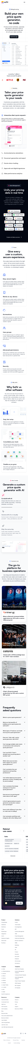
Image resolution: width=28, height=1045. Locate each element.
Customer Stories (4, 999)
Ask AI (2, 936)
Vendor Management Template (19, 978)
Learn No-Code (4, 1024)
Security (23, 1040)
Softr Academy (4, 1008)
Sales (16, 947)
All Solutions (17, 963)
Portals (16, 922)
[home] (4, 2)
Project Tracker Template (20, 981)
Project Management (19, 936)
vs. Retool (3, 975)
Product (16, 951)
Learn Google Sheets (5, 1022)
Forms (2, 929)
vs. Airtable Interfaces (5, 971)
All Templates (17, 987)
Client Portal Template (19, 969)
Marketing (17, 945)
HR (15, 949)
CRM (16, 933)
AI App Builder (4, 922)
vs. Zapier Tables (4, 984)
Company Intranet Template (20, 975)
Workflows (3, 926)
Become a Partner (4, 1017)
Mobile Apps (4, 931)
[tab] (14, 131)
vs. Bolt (2, 989)
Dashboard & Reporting (19, 938)
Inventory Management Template (19, 972)
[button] (24, 2)
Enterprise (17, 958)
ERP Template (17, 985)
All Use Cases (17, 961)
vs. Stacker (3, 973)
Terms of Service (6, 1040)
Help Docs (3, 1004)
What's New (3, 940)
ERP (15, 929)
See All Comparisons (5, 994)
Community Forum (5, 1002)
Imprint (9, 1043)
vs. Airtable (3, 982)
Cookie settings (17, 1043)
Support (16, 1006)
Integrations (3, 933)
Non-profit (17, 956)
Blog (2, 1011)
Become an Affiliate (19, 1008)
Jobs (16, 1004)
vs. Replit (3, 991)
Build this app (14, 36)
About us (16, 999)
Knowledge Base (18, 926)
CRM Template (18, 983)
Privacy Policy (16, 1040)
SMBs (16, 942)
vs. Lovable (3, 987)
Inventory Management (19, 931)
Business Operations (19, 940)
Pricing (16, 1002)
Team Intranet (17, 924)
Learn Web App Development (7, 1027)
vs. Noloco (3, 978)
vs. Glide (3, 969)
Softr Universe (4, 1006)
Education (17, 954)
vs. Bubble (3, 980)
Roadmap (3, 942)
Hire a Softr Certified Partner (7, 1015)
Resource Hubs (4, 1013)
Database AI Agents (5, 938)
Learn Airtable (4, 1020)
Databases (3, 924)
